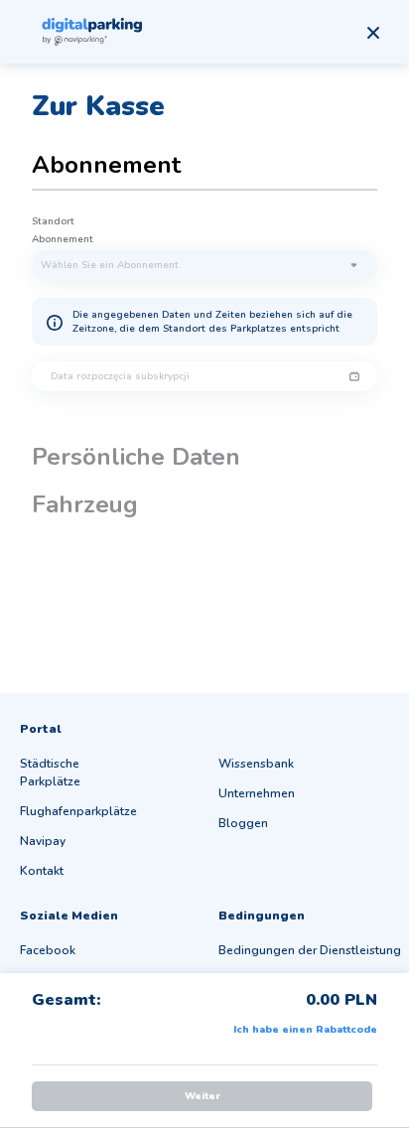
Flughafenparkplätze (78, 811)
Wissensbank (256, 764)
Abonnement (106, 165)
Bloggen (243, 823)
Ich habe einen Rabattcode (305, 1030)
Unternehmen (256, 793)
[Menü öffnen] (373, 33)
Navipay (43, 841)
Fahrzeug (85, 504)
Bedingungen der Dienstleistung (309, 950)
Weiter (202, 1096)
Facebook (47, 950)
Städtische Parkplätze (50, 772)
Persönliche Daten (136, 457)
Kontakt (42, 871)
